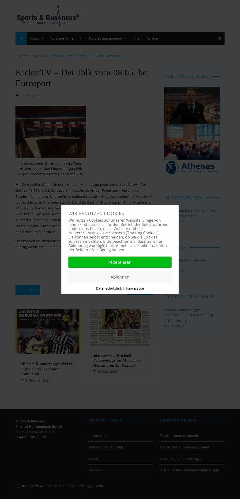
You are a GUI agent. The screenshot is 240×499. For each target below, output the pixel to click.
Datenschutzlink (109, 288)
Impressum (135, 288)
